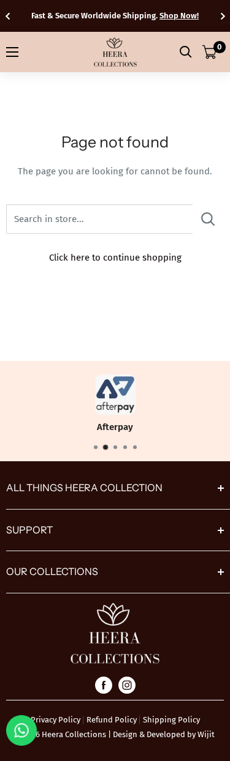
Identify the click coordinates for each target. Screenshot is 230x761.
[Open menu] (12, 52)
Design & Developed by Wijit (164, 734)
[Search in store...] (208, 219)
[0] (210, 52)
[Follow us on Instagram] (127, 685)
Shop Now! (179, 15)
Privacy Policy (55, 719)
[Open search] (186, 52)
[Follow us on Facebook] (103, 685)
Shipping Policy (171, 719)
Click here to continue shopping (115, 257)
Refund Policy (111, 719)
